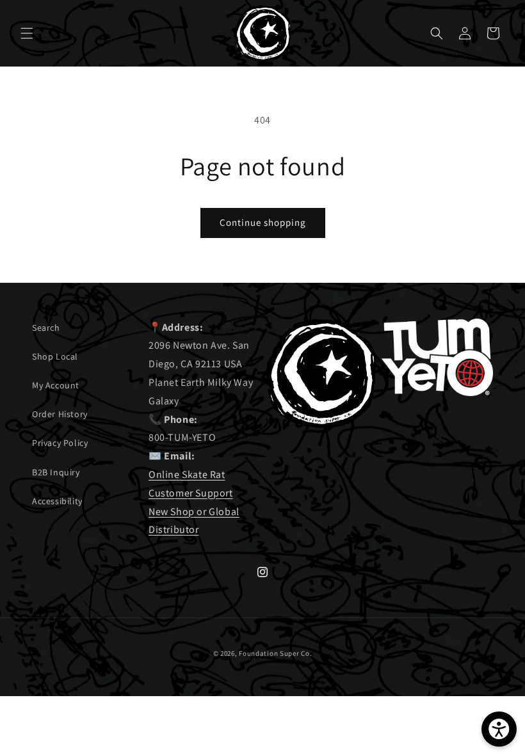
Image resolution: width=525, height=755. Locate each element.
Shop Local (55, 356)
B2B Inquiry (56, 472)
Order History (60, 414)
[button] (27, 33)
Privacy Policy (60, 443)
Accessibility (57, 501)
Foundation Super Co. (275, 653)
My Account (55, 385)
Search (46, 327)
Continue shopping (263, 222)
